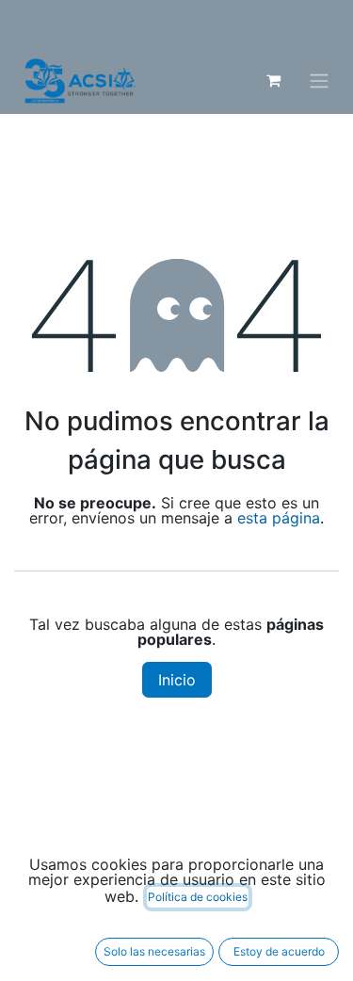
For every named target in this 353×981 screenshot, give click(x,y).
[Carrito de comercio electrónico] (273, 80)
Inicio (177, 679)
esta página (278, 517)
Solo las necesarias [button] (154, 951)
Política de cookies (198, 897)
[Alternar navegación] (319, 81)
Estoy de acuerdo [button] (279, 951)
